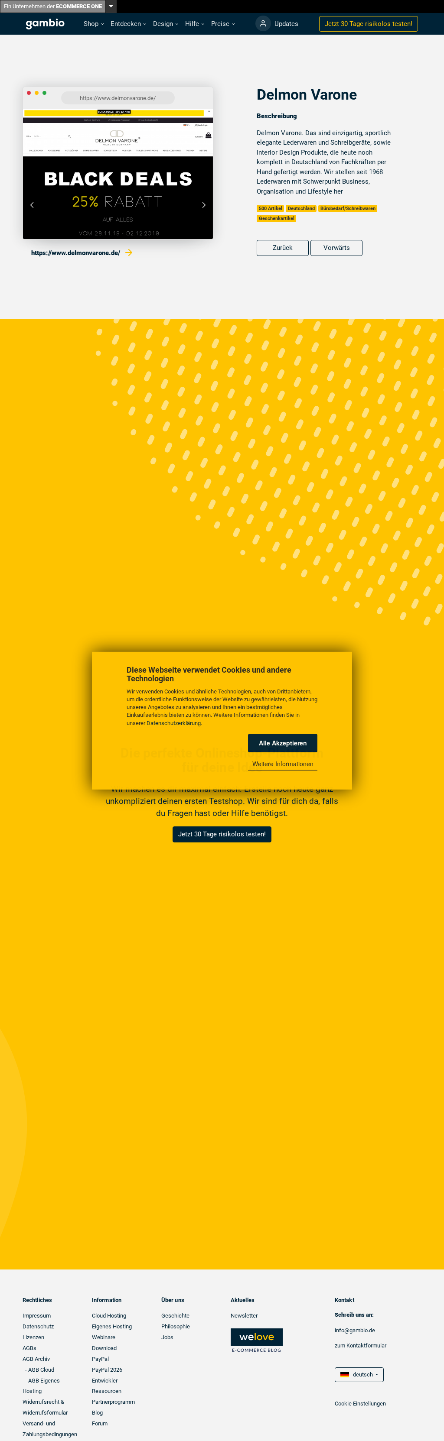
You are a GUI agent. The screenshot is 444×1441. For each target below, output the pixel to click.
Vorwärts (336, 248)
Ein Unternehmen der (53, 6)
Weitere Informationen (282, 763)
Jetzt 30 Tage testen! (368, 24)
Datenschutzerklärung (174, 722)
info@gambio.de (355, 1330)
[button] (93, 24)
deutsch (361, 1374)
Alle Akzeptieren (283, 742)
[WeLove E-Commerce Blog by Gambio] (257, 1340)
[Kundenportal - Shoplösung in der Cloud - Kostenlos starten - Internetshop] (263, 23)
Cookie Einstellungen (360, 1403)
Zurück (283, 248)
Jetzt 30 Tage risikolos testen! (222, 834)
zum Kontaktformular (360, 1345)
